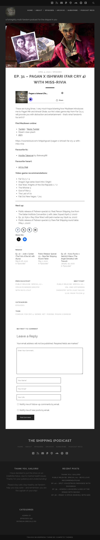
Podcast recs (88, 10)
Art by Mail (23, 167)
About (39, 10)
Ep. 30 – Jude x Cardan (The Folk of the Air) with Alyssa (25, 256)
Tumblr (21, 129)
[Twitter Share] (23, 230)
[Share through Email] (35, 230)
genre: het (40, 314)
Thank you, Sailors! (70, 474)
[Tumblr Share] (29, 230)
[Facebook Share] (17, 230)
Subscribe (73, 10)
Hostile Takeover (26, 155)
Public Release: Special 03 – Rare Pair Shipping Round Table (47, 256)
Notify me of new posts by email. (35, 410)
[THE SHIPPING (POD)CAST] (10, 16)
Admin (25, 515)
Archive (61, 10)
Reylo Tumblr (33, 129)
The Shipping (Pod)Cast (50, 440)
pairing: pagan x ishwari (59, 314)
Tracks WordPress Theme (40, 537)
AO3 (20, 135)
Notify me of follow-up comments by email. (39, 404)
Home (30, 10)
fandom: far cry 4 (24, 314)
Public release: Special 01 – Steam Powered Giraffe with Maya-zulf (29, 287)
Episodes (49, 10)
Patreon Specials (25, 521)
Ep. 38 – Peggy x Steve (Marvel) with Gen (70, 495)
